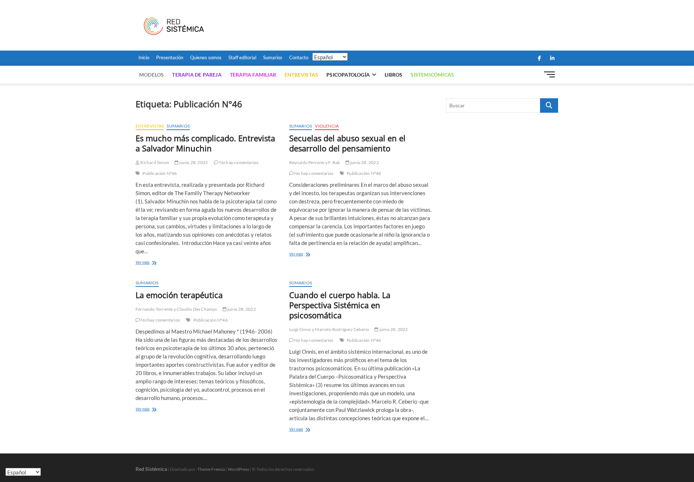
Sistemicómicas (432, 75)
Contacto (298, 57)
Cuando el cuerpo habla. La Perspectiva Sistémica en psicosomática (339, 304)
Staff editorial (242, 57)
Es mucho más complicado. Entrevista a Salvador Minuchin (205, 143)
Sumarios (272, 57)
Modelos (151, 75)
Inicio (143, 57)
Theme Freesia (211, 469)
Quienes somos (206, 57)
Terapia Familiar (253, 75)
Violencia (327, 126)
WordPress (238, 469)
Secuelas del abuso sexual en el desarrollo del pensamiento (347, 143)
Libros (393, 75)
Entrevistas (301, 75)
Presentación (169, 57)
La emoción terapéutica (179, 294)
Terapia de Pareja (196, 75)
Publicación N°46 (159, 173)
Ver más (153, 263)
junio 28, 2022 (193, 162)
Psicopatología (348, 75)
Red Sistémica (151, 469)
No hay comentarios (238, 162)
